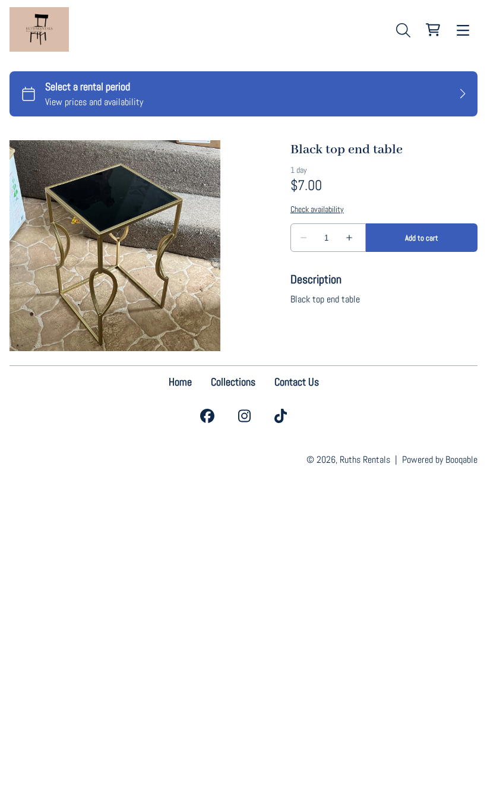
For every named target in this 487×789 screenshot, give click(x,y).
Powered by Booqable (439, 459)
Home (180, 382)
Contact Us (296, 382)
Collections (233, 382)
